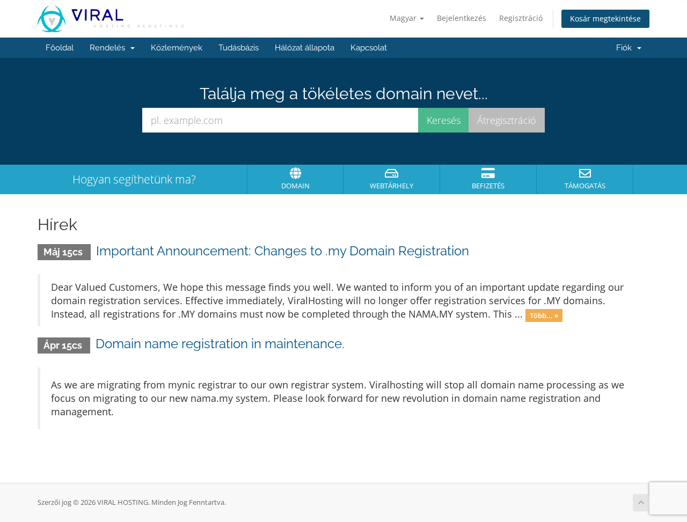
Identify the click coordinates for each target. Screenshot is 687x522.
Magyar (404, 18)
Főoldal (60, 48)
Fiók (626, 48)
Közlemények (176, 48)
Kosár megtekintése (605, 18)
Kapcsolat (368, 48)
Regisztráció (521, 18)
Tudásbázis (238, 48)
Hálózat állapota (304, 48)
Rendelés (109, 48)
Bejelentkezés (461, 18)
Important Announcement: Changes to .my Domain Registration (282, 251)
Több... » (544, 315)
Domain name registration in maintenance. (220, 343)
